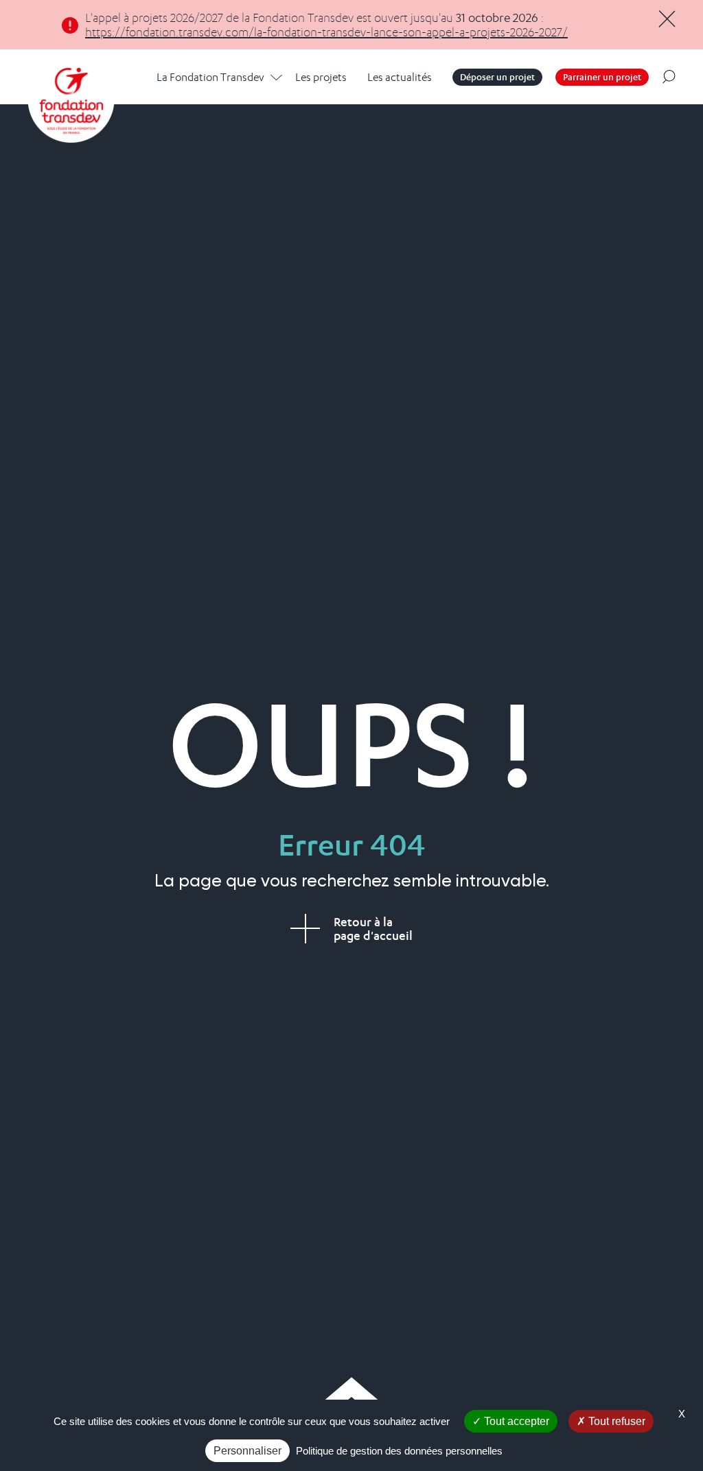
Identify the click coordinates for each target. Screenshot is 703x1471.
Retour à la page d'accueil (373, 929)
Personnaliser (247, 1451)
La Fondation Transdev (210, 77)
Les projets (321, 77)
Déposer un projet (497, 76)
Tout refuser (615, 1421)
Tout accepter (515, 1421)
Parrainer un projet (602, 76)
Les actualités (399, 77)
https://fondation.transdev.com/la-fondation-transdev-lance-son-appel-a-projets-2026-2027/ (326, 32)
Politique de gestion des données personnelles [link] (399, 1451)
